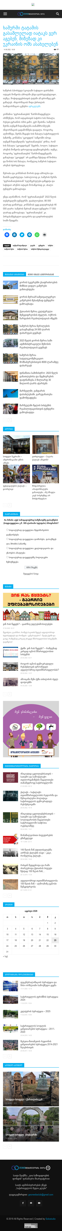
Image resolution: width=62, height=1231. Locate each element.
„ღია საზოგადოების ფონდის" (30, 1177)
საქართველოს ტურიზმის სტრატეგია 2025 (39, 998)
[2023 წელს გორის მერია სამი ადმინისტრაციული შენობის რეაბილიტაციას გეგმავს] (10, 343)
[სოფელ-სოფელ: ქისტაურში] (31, 1124)
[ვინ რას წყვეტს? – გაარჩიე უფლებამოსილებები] (31, 606)
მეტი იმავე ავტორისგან (41, 274)
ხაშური (50, 245)
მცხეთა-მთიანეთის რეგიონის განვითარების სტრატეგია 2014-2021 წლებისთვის (39, 1044)
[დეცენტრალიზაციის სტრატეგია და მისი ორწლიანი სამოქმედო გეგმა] (10, 986)
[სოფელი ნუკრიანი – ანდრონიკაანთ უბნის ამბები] (16, 444)
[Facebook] (23, 1203)
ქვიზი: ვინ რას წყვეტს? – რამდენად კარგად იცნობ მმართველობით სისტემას (38, 651)
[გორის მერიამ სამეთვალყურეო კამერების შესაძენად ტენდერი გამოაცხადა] (10, 299)
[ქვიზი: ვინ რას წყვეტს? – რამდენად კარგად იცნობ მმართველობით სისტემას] (10, 652)
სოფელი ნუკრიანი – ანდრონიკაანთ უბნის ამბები (13, 459)
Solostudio (51, 1219)
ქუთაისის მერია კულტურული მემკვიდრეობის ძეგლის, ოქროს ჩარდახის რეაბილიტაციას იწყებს (38, 315)
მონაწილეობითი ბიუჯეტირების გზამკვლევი (36, 837)
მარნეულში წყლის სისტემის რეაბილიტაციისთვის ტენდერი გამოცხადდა (37, 409)
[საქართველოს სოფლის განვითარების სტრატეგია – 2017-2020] (10, 1028)
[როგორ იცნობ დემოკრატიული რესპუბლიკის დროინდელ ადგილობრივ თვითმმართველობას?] (10, 666)
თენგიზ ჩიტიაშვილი (20, 245)
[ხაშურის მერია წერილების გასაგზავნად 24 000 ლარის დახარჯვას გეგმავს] (10, 329)
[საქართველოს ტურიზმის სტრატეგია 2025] (10, 999)
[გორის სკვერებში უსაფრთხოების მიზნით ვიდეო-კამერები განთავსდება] (10, 285)
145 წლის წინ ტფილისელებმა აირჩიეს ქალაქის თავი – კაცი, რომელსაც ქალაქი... (36, 853)
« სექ (5, 956)
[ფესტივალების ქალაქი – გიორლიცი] (16, 474)
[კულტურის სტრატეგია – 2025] (10, 1014)
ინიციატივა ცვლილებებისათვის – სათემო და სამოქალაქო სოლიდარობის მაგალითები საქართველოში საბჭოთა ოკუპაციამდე (37, 820)
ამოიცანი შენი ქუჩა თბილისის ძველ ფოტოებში (39, 681)
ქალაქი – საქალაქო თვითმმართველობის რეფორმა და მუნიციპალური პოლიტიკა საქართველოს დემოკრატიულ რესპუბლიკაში (38, 798)
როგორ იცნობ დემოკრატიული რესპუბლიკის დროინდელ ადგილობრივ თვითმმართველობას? (39, 667)
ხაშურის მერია (22, 249)
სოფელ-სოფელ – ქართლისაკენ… (25, 1099)
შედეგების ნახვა (31, 573)
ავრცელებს (34, 106)
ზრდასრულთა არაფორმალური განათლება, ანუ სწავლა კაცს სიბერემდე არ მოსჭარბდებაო (43, 492)
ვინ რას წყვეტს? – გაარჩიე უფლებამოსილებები (28, 624)
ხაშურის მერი (9, 249)
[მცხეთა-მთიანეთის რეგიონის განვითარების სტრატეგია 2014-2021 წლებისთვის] (10, 1045)
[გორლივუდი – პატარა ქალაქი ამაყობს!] (45, 444)
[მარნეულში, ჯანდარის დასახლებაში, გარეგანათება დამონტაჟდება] (10, 393)
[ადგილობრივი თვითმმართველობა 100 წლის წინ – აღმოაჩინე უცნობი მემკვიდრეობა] (10, 884)
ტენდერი (41, 245)
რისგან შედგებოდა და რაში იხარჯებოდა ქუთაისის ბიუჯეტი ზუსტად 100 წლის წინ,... (36, 868)
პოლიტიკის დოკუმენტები (19, 974)
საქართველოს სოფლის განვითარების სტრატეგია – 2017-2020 (37, 1029)
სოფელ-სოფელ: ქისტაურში (21, 1134)
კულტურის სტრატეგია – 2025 (35, 1011)
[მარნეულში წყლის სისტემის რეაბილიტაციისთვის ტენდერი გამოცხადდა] (10, 409)
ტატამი (32, 245)
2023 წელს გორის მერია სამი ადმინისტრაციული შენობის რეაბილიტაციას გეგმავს (36, 344)
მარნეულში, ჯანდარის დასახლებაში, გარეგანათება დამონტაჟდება (36, 394)
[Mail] (31, 1203)
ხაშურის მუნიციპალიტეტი (40, 249)
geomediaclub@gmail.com (40, 1194)
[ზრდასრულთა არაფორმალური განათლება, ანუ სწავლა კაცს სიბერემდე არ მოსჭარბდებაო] (45, 474)
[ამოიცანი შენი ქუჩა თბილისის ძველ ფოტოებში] (10, 682)
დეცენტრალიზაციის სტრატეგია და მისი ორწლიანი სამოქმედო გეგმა (38, 984)
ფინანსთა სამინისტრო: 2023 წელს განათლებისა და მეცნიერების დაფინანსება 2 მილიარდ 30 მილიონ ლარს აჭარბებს (39, 378)
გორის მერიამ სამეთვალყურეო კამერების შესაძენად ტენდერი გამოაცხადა (38, 300)
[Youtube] (39, 1203)
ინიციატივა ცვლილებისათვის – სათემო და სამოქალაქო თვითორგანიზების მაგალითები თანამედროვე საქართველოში (36, 778)
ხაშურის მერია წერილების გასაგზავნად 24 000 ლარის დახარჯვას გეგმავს (35, 329)
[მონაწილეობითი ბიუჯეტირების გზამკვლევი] (10, 839)
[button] (58, 14)
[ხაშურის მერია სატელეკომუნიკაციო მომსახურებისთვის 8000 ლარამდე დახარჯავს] (10, 358)
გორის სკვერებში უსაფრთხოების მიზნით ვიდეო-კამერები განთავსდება (38, 286)
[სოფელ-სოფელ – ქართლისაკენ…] (31, 1089)
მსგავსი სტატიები (14, 274)
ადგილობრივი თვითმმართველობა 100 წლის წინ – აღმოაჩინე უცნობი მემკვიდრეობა (39, 883)
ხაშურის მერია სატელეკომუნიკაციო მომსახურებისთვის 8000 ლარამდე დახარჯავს (39, 360)
